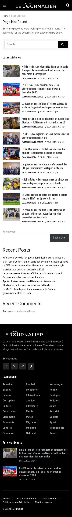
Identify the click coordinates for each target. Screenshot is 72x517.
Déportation (9, 411)
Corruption (9, 401)
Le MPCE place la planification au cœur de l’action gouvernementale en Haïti (45, 135)
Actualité (8, 384)
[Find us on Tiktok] (31, 366)
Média (29, 411)
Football (30, 384)
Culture (7, 406)
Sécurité (54, 411)
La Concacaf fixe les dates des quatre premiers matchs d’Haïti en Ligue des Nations (44, 196)
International (33, 395)
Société (53, 417)
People (53, 390)
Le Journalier (16, 509)
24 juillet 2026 (46, 203)
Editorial (7, 428)
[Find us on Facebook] (6, 366)
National (31, 433)
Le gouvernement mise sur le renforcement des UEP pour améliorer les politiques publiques (44, 166)
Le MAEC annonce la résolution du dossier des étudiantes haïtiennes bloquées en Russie (43, 151)
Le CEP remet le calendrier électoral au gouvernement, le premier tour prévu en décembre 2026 (41, 88)
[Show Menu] (4, 5)
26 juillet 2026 (46, 78)
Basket (6, 390)
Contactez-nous (50, 498)
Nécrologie (56, 384)
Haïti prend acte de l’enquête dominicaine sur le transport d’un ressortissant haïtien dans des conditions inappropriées (45, 70)
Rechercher (9, 232)
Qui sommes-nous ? (26, 498)
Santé (52, 406)
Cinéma (7, 395)
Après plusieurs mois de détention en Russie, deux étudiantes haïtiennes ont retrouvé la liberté (45, 120)
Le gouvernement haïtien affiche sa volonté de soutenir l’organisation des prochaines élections (45, 105)
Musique (31, 428)
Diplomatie (9, 417)
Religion (54, 401)
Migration (31, 422)
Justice (30, 401)
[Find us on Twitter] (14, 366)
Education (8, 433)
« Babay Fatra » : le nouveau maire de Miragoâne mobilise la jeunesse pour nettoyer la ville (45, 181)
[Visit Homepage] (36, 5)
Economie (8, 422)
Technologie (56, 428)
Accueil (6, 498)
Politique (54, 395)
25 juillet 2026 (53, 97)
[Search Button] (67, 5)
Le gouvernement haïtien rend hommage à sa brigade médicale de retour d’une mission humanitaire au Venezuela (43, 213)
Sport (52, 422)
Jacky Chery (30, 78)
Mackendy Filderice (33, 97)
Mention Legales (43, 502)
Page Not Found (19, 16)
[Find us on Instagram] (22, 366)
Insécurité (32, 390)
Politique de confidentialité (16, 502)
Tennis (53, 433)
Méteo (29, 417)
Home (5, 16)
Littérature (32, 406)
